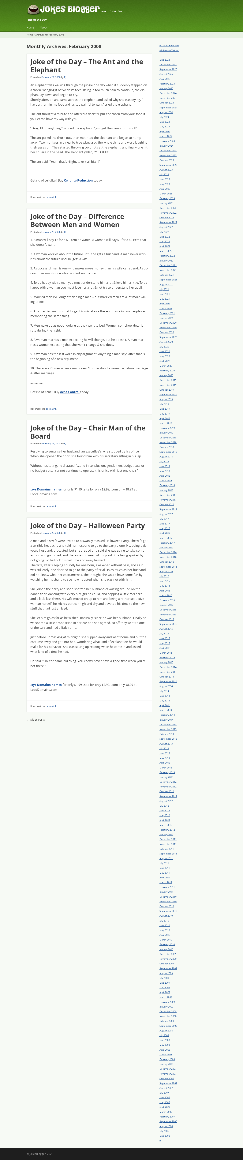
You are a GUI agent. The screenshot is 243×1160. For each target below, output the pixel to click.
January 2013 (166, 777)
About (43, 27)
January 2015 (166, 662)
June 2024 (164, 121)
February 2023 (167, 198)
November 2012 (168, 786)
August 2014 (166, 686)
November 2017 (168, 499)
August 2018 (166, 456)
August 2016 (166, 571)
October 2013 (166, 734)
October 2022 (166, 217)
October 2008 (166, 1021)
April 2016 (164, 590)
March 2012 (165, 825)
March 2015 (165, 652)
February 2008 (167, 1059)
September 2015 (168, 624)
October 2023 (166, 160)
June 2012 (164, 810)
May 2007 (164, 1102)
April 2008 (164, 1049)
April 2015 (164, 648)
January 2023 (166, 203)
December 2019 (168, 380)
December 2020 (168, 322)
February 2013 (167, 772)
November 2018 (168, 442)
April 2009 (164, 992)
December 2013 (168, 724)
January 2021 (166, 318)
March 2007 (165, 1111)
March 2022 (165, 251)
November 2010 (168, 901)
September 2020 (168, 337)
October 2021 (166, 274)
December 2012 (168, 781)
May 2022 (164, 241)
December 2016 (168, 552)
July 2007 (164, 1092)
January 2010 (166, 949)
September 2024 (168, 107)
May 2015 (164, 643)
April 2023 (164, 188)
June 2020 (164, 351)
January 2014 (166, 719)
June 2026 (164, 59)
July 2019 (164, 404)
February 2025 (167, 83)
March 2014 (165, 710)
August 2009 (166, 973)
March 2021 (165, 308)
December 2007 (168, 1068)
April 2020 (164, 361)
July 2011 (164, 863)
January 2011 (166, 891)
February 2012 (167, 829)
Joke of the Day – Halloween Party (87, 525)
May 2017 (164, 528)
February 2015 (167, 657)
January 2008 (166, 1064)
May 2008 (164, 1044)
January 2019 (166, 432)
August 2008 (166, 1030)
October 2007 (166, 1078)
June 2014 (164, 695)
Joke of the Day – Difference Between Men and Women (77, 220)
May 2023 (164, 184)
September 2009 (168, 968)
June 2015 (164, 638)
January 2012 (166, 834)
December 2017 (168, 495)
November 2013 (168, 729)
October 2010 (166, 906)
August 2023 (166, 169)
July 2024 (164, 117)
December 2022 (168, 208)
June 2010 (164, 925)
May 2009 (164, 987)
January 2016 (166, 604)
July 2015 (164, 633)
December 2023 (168, 150)
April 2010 (164, 935)
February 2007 (167, 1116)
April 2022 (164, 246)
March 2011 (165, 882)
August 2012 (166, 801)
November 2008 (168, 1016)
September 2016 (168, 566)
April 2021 (164, 303)
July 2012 (164, 805)
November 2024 (168, 97)
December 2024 (168, 93)
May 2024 (164, 126)
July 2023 (164, 174)
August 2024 (166, 112)
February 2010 (167, 944)
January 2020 (166, 375)
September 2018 (168, 451)
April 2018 (164, 475)
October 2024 (166, 102)
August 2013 (166, 743)
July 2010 (164, 920)
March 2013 (165, 767)
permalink (51, 197)
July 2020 (164, 346)
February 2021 (167, 313)
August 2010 (166, 915)
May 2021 (164, 298)
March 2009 (165, 997)
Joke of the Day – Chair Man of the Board (87, 432)
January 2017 (166, 547)
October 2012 (166, 791)
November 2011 (168, 844)
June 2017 (164, 523)
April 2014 (164, 705)
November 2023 (168, 155)
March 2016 (165, 595)
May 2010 (164, 930)
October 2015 (166, 619)
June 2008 (164, 1040)
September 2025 (168, 69)
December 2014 (168, 667)
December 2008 (168, 1011)
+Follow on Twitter (169, 50)
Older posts (36, 719)
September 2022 (168, 222)
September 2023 (168, 165)
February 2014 (167, 714)
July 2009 (164, 978)
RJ (65, 77)
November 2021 (168, 270)
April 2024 (164, 131)
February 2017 (167, 542)
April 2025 (164, 79)
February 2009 (167, 1002)
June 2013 (164, 753)
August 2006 (166, 1126)
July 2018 (164, 461)
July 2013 (164, 748)
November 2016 (168, 557)
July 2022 (164, 232)
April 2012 (164, 820)
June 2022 (164, 236)
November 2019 (168, 385)
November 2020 (168, 327)
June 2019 (164, 408)
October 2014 (166, 676)
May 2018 (164, 471)
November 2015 (168, 614)
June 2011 (164, 867)
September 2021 (168, 279)
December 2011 (168, 839)
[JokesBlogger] (121, 10)
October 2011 (166, 848)
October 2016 (166, 561)
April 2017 (164, 533)
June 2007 (164, 1097)
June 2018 (164, 466)
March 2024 (165, 136)
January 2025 (166, 88)
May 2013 (164, 758)
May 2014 (164, 700)
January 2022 (166, 260)
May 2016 (164, 585)
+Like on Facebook (169, 45)
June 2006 (164, 1135)
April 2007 (164, 1107)
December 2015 (168, 609)
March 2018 (165, 480)
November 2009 (168, 958)
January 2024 (166, 145)
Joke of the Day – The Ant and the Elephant (86, 65)
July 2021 (164, 289)
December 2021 (168, 265)
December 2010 (168, 896)
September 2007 (168, 1083)
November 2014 (168, 672)
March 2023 (165, 193)
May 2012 (164, 815)
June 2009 (164, 982)
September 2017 (168, 509)
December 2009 (168, 954)
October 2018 (166, 447)
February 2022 (167, 255)
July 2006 (164, 1131)
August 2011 (166, 858)
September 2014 (168, 681)
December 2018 (168, 437)
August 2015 (166, 628)
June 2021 (164, 294)
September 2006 (168, 1121)
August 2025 (166, 74)
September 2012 (168, 796)
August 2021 (166, 284)
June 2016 (164, 581)
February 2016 (167, 600)
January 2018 (166, 490)
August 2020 (166, 341)
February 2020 (167, 370)
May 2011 (164, 872)
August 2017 (166, 514)
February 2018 (167, 485)
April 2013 (164, 762)
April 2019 (164, 418)
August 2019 (166, 399)
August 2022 (166, 227)
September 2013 (168, 738)
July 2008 (164, 1035)
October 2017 (166, 504)
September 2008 (168, 1025)
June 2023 (164, 179)
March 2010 (165, 939)
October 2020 (166, 332)
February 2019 (167, 428)
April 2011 (164, 877)
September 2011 (168, 853)
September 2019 (168, 394)
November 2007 (168, 1073)
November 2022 (168, 212)
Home (30, 27)
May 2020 (164, 356)
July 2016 (164, 576)
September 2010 (168, 911)
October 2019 (166, 389)
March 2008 (165, 1054)
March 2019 (165, 423)
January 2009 (166, 1006)
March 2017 (165, 538)
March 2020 (165, 365)
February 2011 (167, 887)
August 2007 (166, 1088)
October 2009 (166, 963)
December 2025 (168, 64)
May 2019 (164, 413)
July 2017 (164, 518)
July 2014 (164, 691)
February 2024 (167, 141)
